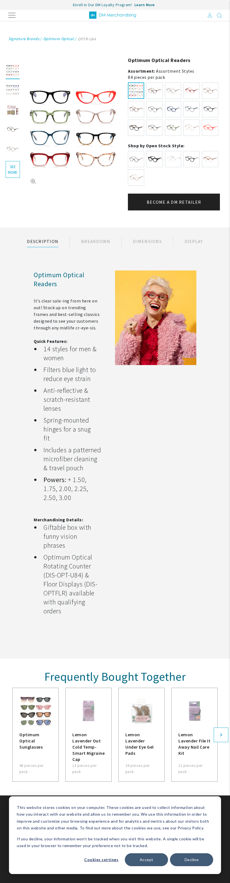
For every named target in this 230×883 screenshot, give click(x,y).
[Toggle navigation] (12, 15)
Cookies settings (101, 859)
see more (12, 169)
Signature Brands (23, 38)
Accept (146, 859)
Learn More (144, 4)
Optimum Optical (58, 38)
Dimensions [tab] (147, 241)
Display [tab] (194, 241)
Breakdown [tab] (95, 241)
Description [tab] (42, 241)
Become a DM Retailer (174, 202)
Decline (192, 859)
